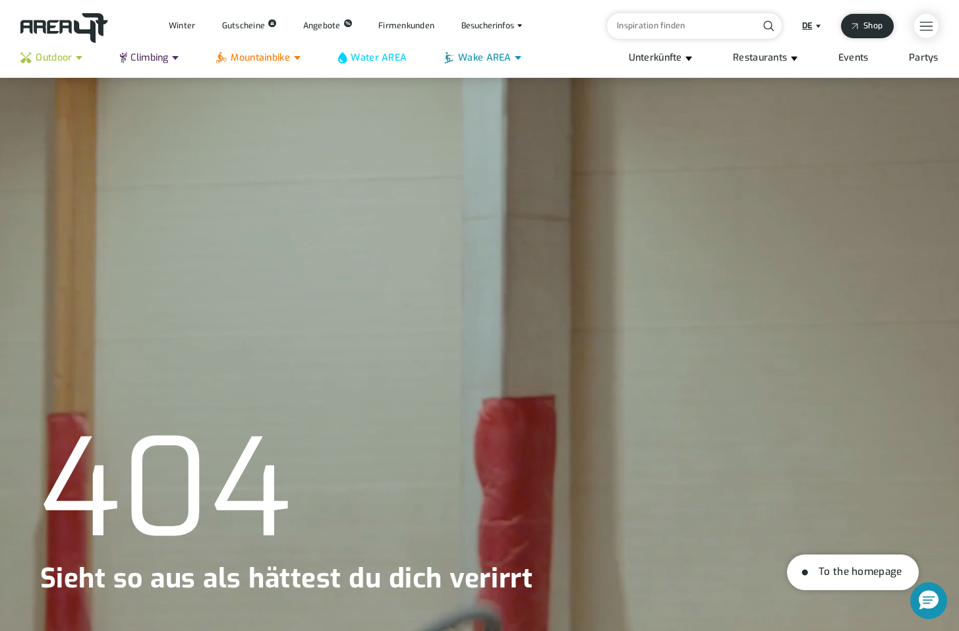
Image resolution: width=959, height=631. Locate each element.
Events (853, 57)
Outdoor (54, 57)
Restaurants (760, 57)
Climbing (149, 57)
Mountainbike (260, 57)
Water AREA (379, 57)
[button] (928, 600)
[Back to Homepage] (64, 28)
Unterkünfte (655, 57)
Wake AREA (484, 57)
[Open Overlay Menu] (926, 26)
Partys (924, 57)
